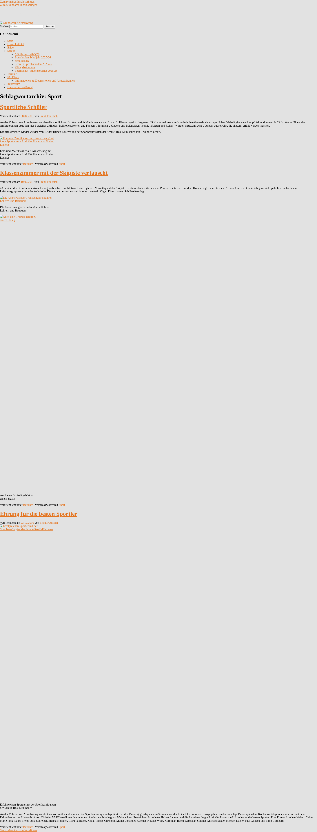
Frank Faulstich (49, 116)
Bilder (10, 47)
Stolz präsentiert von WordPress (18, 830)
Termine (12, 74)
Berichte (28, 163)
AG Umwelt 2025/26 (27, 54)
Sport (62, 163)
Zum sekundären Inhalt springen (18, 4)
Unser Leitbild (15, 44)
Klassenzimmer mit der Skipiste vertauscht (54, 172)
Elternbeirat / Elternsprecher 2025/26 (36, 70)
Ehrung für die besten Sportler (38, 513)
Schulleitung (22, 60)
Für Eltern (13, 77)
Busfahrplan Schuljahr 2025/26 (33, 57)
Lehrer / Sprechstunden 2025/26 (33, 64)
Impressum (13, 83)
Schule (11, 50)
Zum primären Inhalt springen (17, 1)
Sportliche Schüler (23, 107)
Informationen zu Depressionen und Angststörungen (45, 80)
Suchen (4, 26)
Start (10, 40)
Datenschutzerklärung (20, 87)
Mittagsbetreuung (25, 67)
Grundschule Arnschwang (32, 13)
